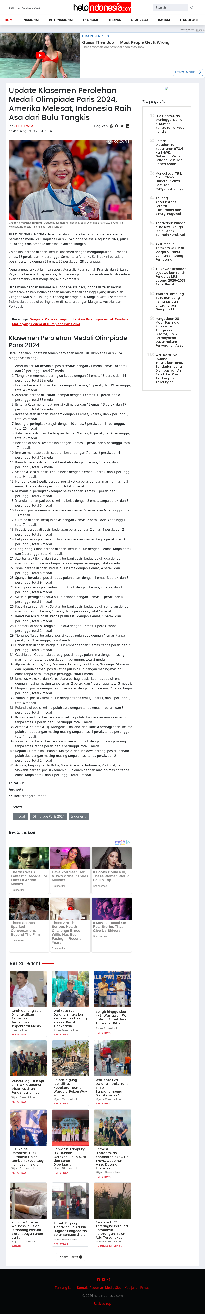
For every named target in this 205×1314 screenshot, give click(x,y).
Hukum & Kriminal (109, 1246)
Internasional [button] (61, 20)
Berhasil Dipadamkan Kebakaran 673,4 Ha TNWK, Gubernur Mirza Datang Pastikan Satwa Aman (169, 152)
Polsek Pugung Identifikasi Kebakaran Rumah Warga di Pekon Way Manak (70, 1088)
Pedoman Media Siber (106, 1287)
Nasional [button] (31, 20)
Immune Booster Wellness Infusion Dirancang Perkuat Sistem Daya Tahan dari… (27, 1230)
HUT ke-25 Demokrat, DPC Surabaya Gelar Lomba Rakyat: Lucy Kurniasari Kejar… (27, 1157)
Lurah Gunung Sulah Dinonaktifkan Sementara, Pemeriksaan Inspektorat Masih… (27, 1018)
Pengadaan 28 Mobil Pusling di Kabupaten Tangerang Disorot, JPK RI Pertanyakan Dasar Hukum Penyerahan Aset (169, 332)
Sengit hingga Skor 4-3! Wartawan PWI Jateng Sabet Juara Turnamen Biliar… (112, 1017)
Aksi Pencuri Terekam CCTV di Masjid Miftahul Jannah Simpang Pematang (169, 252)
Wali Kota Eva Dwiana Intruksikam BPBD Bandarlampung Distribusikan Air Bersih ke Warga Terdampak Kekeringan (169, 368)
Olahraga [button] (139, 20)
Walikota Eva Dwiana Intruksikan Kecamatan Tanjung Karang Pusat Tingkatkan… (70, 1018)
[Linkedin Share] (127, 126)
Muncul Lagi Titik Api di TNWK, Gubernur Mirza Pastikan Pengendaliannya (27, 1087)
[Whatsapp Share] (111, 126)
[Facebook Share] (116, 126)
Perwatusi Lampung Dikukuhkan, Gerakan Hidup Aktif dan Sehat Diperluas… (70, 1157)
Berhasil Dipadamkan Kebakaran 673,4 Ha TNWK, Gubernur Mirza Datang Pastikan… (112, 1159)
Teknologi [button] (188, 20)
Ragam (16, 1246)
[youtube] (103, 1279)
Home (9, 20)
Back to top (102, 1303)
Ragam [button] (164, 20)
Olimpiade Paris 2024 (48, 816)
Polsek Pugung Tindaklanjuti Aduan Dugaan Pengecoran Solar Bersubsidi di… (70, 1229)
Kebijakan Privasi (137, 1287)
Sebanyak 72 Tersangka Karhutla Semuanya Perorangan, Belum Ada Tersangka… (112, 1230)
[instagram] (108, 1279)
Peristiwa (18, 1034)
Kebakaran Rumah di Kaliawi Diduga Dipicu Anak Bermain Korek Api (170, 229)
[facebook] (98, 1279)
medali (20, 816)
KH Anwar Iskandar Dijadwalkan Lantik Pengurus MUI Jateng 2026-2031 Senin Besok (170, 277)
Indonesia (78, 816)
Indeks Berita (68, 1257)
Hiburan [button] (114, 20)
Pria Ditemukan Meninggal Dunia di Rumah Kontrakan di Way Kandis (169, 124)
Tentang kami (65, 1287)
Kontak (82, 1287)
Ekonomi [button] (90, 20)
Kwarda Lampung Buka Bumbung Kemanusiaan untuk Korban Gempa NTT (169, 302)
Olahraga (24, 126)
